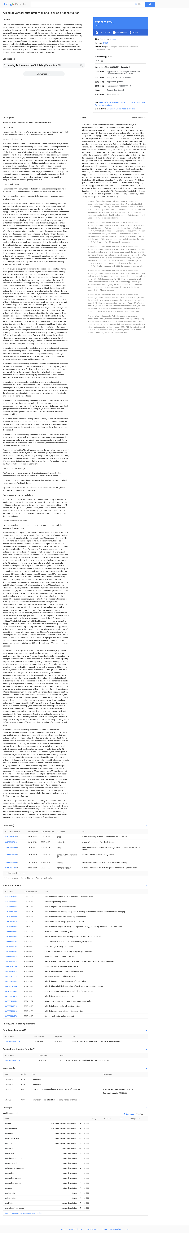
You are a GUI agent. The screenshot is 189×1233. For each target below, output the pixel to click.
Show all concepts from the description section (23, 1213)
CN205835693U (11, 981)
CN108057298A (11, 917)
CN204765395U (11, 907)
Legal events (114, 102)
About (63, 1229)
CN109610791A (11, 842)
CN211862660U (11, 931)
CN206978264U (11, 927)
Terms (104, 1229)
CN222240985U (11, 1001)
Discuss (132, 109)
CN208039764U (11, 897)
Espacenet (111, 109)
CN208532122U (11, 976)
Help (127, 1229)
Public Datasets (92, 1229)
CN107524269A (11, 986)
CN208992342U (11, 996)
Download (129, 1114)
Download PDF (104, 32)
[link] (8, 1123)
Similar (135, 32)
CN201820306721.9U (13, 1041)
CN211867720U (11, 941)
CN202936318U (11, 946)
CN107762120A (11, 912)
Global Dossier (122, 109)
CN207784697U (11, 971)
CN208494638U (11, 951)
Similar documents (127, 102)
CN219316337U (11, 956)
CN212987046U (11, 991)
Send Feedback (75, 1229)
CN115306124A (11, 868)
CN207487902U (11, 961)
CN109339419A (11, 837)
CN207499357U (11, 1016)
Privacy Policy (115, 1229)
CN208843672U (11, 1006)
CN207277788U (11, 936)
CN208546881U (11, 1011)
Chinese (112, 39)
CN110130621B (11, 922)
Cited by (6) (103, 102)
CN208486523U (11, 902)
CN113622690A (11, 862)
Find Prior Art (121, 32)
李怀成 (105, 43)
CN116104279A (11, 966)
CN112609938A (11, 855)
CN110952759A (11, 847)
